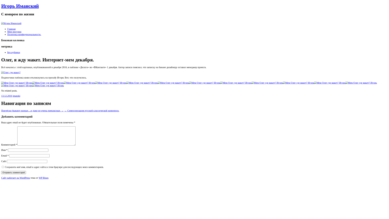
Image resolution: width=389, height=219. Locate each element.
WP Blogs (43, 178)
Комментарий (9, 144)
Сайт (3, 161)
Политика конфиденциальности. (24, 34)
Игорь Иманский (20, 6)
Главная (11, 29)
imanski (16, 96)
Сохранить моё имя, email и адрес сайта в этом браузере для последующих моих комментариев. (54, 167)
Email (5, 155)
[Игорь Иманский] (11, 23)
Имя (4, 150)
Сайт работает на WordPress (15, 178)
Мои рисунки (14, 31)
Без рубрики (13, 52)
